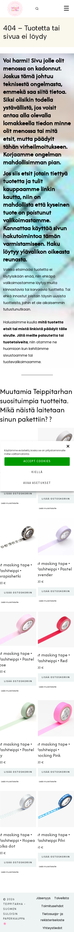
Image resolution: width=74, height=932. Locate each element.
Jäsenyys (43, 898)
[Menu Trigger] (66, 8)
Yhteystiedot (52, 928)
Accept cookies (37, 461)
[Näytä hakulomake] (37, 8)
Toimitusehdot (52, 906)
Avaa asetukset (37, 483)
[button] (68, 446)
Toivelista (61, 898)
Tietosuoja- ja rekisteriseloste (52, 917)
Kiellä (37, 472)
